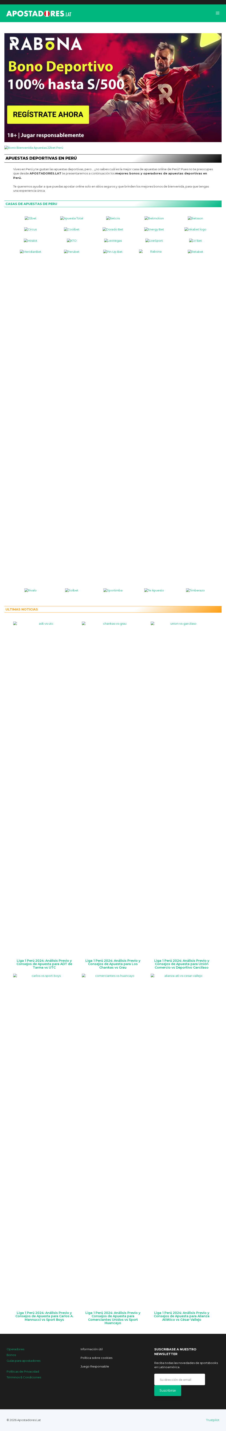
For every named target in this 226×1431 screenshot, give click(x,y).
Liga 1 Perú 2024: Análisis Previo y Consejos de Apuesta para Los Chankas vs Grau (112, 964)
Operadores (15, 1349)
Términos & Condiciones (24, 1377)
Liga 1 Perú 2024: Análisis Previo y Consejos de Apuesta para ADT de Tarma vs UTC (44, 964)
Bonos (11, 1355)
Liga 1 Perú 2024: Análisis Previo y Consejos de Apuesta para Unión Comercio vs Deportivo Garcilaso (181, 964)
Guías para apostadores (23, 1360)
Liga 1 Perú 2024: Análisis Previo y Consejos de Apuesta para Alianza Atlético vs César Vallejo (181, 1316)
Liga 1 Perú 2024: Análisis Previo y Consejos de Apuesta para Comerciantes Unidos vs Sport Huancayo (112, 1318)
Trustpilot (212, 1420)
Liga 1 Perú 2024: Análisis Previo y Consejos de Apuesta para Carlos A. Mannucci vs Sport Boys (44, 1316)
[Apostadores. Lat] (38, 13)
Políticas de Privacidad (23, 1371)
